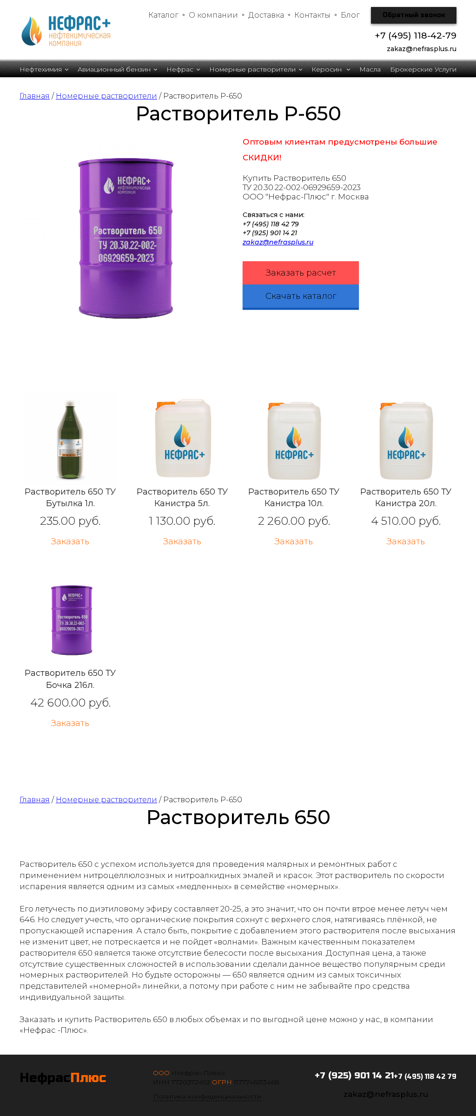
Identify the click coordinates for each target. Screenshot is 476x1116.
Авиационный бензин (114, 69)
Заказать (70, 541)
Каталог (163, 15)
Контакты (312, 15)
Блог (350, 15)
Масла (370, 69)
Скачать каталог (300, 296)
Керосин (327, 69)
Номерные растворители (252, 69)
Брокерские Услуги (423, 69)
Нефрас (179, 69)
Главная (35, 96)
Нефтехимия (41, 69)
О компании (213, 15)
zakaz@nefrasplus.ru (278, 242)
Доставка (266, 15)
